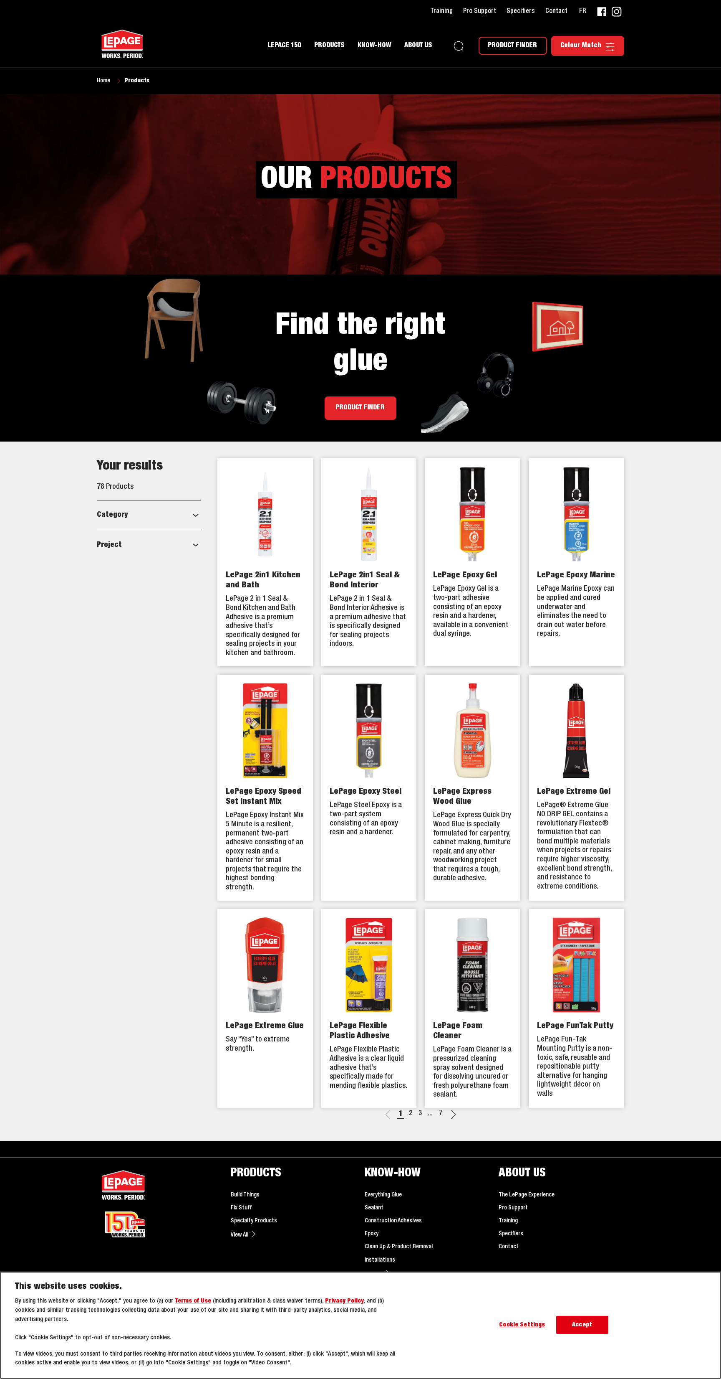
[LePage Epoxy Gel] (472, 562)
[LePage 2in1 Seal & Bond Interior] (369, 562)
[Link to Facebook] (601, 11)
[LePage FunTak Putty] (576, 1008)
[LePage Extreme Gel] (576, 788)
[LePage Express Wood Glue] (472, 788)
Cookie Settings (522, 1325)
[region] (360, 1325)
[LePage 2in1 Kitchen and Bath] (265, 562)
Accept (582, 1325)
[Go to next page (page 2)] (453, 1116)
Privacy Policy (344, 1301)
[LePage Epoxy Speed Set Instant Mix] (265, 788)
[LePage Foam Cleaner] (472, 1008)
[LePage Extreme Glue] (265, 1008)
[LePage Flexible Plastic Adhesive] (369, 1008)
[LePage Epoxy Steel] (369, 788)
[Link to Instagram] (616, 11)
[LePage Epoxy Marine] (576, 562)
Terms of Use (193, 1301)
